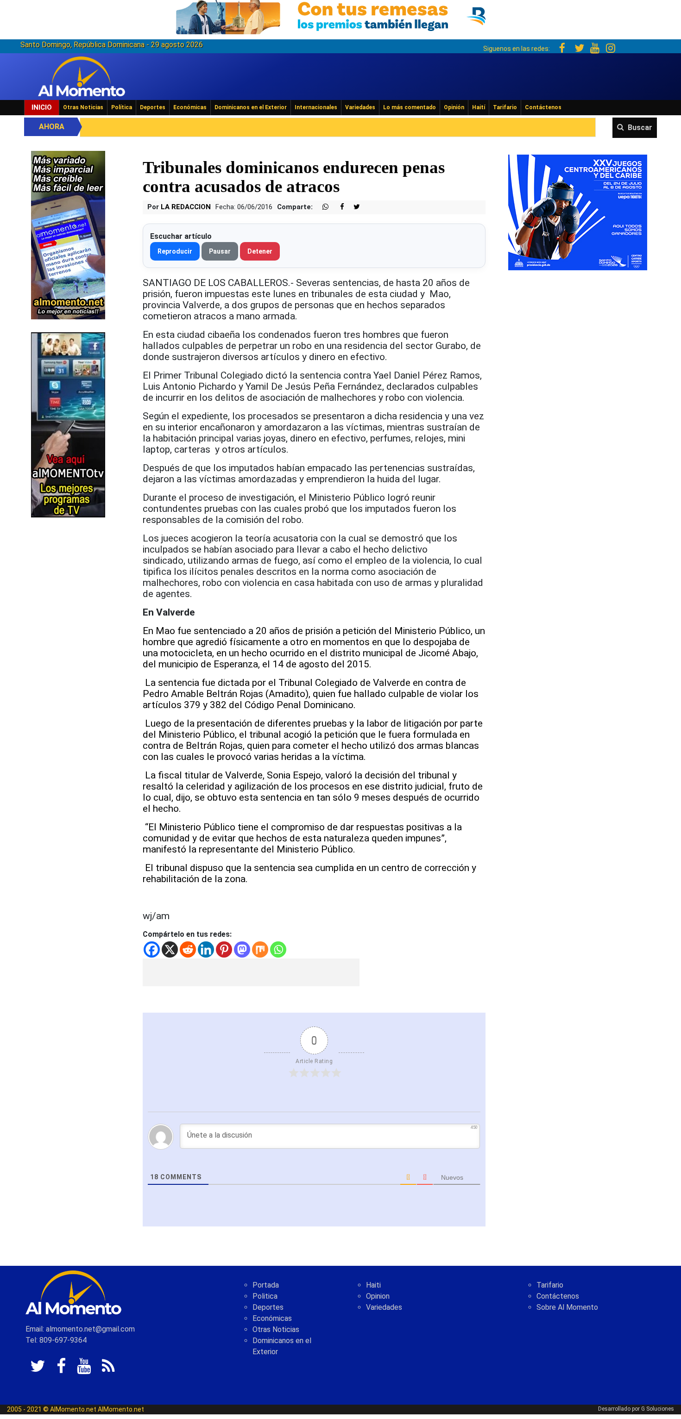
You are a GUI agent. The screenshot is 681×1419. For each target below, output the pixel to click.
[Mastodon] (242, 949)
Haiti (373, 1285)
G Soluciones (657, 1409)
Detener (259, 251)
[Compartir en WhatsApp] (321, 207)
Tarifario (505, 107)
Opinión (454, 107)
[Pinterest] (224, 949)
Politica (264, 1296)
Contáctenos (543, 107)
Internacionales (316, 107)
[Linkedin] (206, 949)
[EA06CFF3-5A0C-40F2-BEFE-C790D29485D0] (68, 424)
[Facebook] (152, 949)
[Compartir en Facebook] (337, 207)
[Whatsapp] (278, 949)
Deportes (152, 107)
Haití (478, 107)
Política (121, 107)
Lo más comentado (409, 107)
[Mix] (260, 949)
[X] (170, 949)
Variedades (360, 107)
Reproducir (175, 251)
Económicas (190, 107)
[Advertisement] (251, 972)
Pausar (220, 251)
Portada (265, 1285)
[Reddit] (188, 949)
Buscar (640, 127)
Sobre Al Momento (567, 1307)
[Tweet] (353, 207)
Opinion (378, 1296)
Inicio (42, 107)
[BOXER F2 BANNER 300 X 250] (577, 211)
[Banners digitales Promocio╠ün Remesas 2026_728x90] (340, 15)
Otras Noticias (83, 107)
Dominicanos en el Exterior (250, 107)
